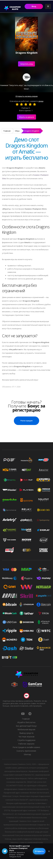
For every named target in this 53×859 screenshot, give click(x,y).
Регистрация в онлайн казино (26, 747)
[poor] (21, 104)
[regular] (25, 104)
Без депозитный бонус (26, 726)
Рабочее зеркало (26, 743)
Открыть (39, 851)
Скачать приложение (26, 751)
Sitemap (27, 754)
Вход (34, 6)
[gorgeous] (34, 104)
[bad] (17, 104)
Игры (17, 131)
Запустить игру (26, 64)
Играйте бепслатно (26, 722)
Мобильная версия (26, 729)
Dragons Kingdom (31, 131)
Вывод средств (26, 733)
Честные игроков (26, 736)
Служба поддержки (26, 740)
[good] (30, 104)
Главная (6, 131)
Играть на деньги (26, 117)
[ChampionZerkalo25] (29, 713)
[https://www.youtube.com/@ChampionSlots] (22, 713)
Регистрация (26, 420)
